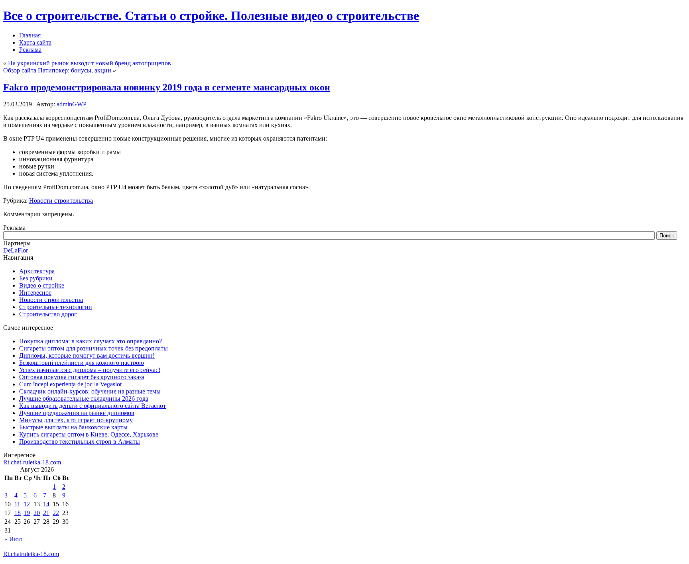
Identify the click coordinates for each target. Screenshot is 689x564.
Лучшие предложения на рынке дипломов (76, 412)
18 (17, 512)
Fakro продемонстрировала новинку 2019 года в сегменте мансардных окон (166, 87)
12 (27, 504)
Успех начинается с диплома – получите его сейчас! (89, 369)
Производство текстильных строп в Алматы (79, 441)
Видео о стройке (41, 285)
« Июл (13, 539)
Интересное (35, 292)
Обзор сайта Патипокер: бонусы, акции (57, 70)
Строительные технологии (55, 307)
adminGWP (72, 104)
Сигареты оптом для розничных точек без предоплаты (93, 348)
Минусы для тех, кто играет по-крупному (76, 420)
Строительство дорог (48, 314)
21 (46, 512)
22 (56, 512)
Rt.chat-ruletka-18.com (32, 462)
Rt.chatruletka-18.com (31, 553)
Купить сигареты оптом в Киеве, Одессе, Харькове (88, 434)
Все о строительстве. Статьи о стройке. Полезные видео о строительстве (211, 15)
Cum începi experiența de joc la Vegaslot (70, 384)
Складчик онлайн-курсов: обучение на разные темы (90, 391)
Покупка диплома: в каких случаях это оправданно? (90, 341)
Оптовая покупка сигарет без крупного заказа (81, 377)
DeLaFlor (15, 250)
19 (27, 512)
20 (36, 512)
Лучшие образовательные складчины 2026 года (83, 398)
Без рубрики (36, 278)
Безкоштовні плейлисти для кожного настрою (81, 362)
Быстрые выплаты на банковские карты (73, 427)
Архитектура (37, 271)
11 (17, 504)
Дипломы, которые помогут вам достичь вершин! (87, 355)
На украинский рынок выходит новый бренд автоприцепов (89, 63)
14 (46, 504)
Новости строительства (61, 200)
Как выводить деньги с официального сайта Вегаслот (92, 405)
